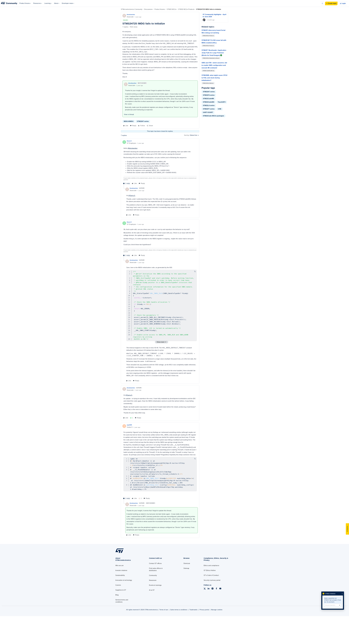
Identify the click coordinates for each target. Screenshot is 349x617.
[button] (331, 3)
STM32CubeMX (208, 98)
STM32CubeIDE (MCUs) (208, 70)
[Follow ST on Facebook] (216, 588)
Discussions (148, 9)
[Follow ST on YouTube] (220, 588)
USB (219, 109)
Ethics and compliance (211, 565)
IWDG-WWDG (128, 121)
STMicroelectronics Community (131, 9)
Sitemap (186, 568)
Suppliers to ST (120, 590)
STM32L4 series (209, 105)
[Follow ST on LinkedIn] (208, 588)
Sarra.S (129, 141)
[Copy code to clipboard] (195, 271)
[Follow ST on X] (205, 589)
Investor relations (121, 570)
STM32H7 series (143, 121)
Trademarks (193, 609)
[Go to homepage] (128, 552)
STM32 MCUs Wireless (208, 83)
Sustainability (120, 575)
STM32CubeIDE (208, 102)
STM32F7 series (209, 109)
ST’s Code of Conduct (211, 575)
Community (153, 575)
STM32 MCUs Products (186, 9)
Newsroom (152, 580)
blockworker (131, 14)
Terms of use (163, 609)
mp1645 (129, 425)
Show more (160, 342)
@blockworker (132, 148)
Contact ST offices (155, 563)
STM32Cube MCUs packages (213, 116)
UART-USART (208, 112)
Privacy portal (204, 609)
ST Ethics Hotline (210, 570)
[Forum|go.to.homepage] (9, 3)
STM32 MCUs (171, 9)
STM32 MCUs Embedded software (211, 58)
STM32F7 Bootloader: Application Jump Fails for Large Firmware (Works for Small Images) (214, 52)
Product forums (160, 9)
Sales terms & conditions (178, 609)
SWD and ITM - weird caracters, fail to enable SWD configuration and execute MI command (214, 65)
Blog (117, 595)
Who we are (119, 565)
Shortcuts (186, 563)
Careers (118, 585)
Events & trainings (155, 585)
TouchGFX (221, 102)
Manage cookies (216, 609)
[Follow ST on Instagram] (212, 588)
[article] (160, 162)
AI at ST (152, 590)
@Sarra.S (131, 195)
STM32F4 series (209, 95)
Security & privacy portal (212, 580)
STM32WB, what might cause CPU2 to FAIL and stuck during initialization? (214, 77)
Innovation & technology (123, 580)
